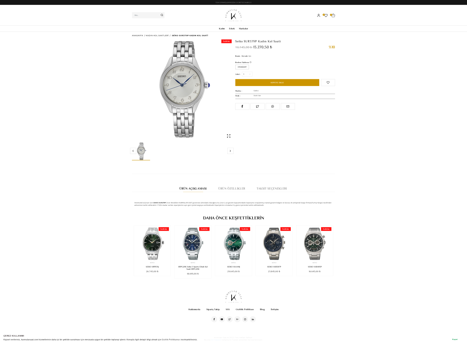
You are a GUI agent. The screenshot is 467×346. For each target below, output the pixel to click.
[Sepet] (333, 15)
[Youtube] (222, 319)
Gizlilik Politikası (245, 309)
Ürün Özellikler (231, 188)
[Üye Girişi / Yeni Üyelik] (318, 15)
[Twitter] (230, 319)
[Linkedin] (253, 319)
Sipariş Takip (213, 309)
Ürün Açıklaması (193, 188)
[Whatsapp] (273, 106)
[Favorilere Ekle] (328, 82)
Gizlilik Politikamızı (171, 340)
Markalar (243, 28)
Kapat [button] (455, 339)
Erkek (232, 28)
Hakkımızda (194, 309)
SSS (228, 309)
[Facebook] (214, 319)
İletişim (274, 309)
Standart (242, 67)
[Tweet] (258, 106)
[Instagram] (245, 319)
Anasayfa (137, 35)
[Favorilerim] (326, 15)
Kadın (222, 28)
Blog (262, 309)
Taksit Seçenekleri (272, 188)
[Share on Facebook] (242, 106)
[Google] (237, 319)
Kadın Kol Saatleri (157, 35)
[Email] (288, 106)
